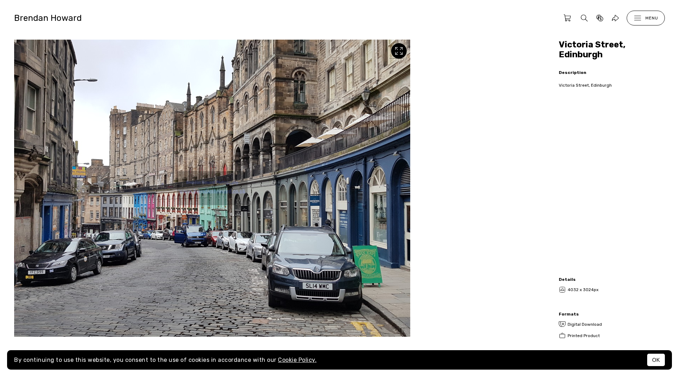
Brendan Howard (48, 18)
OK (656, 360)
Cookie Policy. (297, 360)
